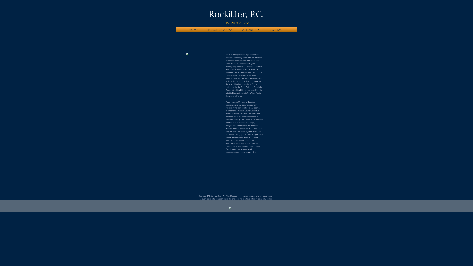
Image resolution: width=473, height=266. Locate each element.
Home (193, 29)
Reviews (236, 35)
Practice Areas (220, 29)
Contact (276, 29)
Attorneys (251, 29)
